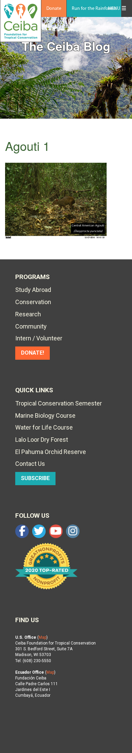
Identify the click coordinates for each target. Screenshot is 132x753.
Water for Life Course (44, 427)
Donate (53, 8)
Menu (114, 8)
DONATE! (32, 353)
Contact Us (30, 463)
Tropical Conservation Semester (58, 403)
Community (31, 326)
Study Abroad (33, 289)
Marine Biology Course (45, 415)
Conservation (33, 301)
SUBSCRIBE (35, 478)
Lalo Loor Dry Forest (41, 439)
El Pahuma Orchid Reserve (50, 451)
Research (28, 314)
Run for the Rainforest (94, 8)
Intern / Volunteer (38, 338)
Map (42, 637)
